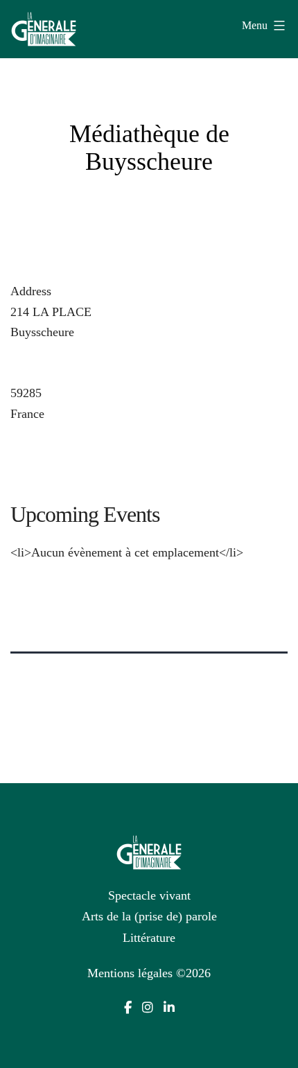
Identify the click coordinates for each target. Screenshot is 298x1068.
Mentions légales (130, 973)
